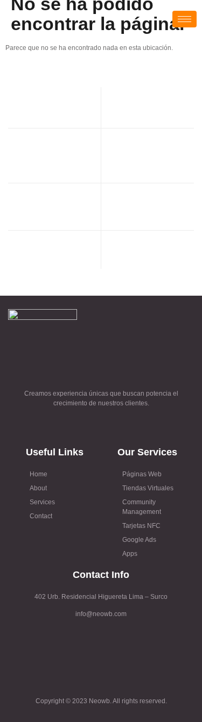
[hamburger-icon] (184, 19)
